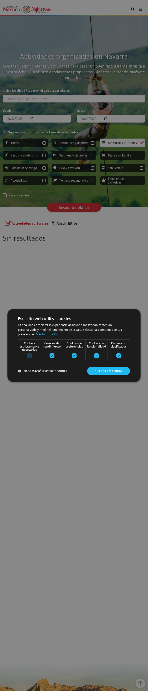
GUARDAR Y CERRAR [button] (108, 371)
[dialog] (74, 345)
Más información (47, 334)
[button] (42, 371)
